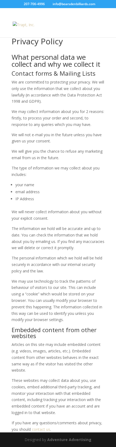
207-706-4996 (34, 4)
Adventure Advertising (69, 439)
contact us (41, 429)
